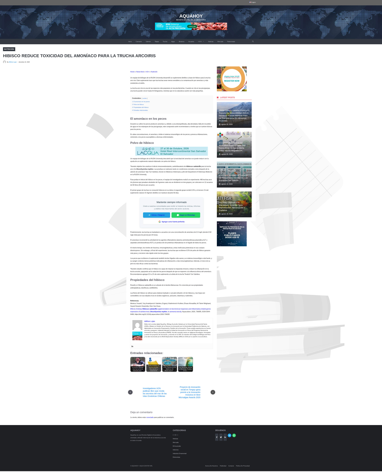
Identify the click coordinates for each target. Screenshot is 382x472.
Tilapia (157, 41)
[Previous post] (130, 392)
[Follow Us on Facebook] (216, 437)
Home (132, 72)
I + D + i (175, 435)
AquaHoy (191, 16)
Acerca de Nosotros (211, 466)
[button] (253, 41)
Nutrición (9, 49)
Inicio (130, 41)
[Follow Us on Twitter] (221, 437)
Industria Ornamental (179, 453)
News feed (140, 72)
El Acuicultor (177, 446)
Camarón (139, 41)
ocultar (145, 98)
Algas (173, 41)
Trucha (165, 41)
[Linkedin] (132, 346)
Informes (176, 450)
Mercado (220, 41)
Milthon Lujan (13, 62)
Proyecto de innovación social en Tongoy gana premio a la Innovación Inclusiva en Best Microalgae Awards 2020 (189, 392)
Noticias (210, 41)
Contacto (231, 466)
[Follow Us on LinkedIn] (225, 437)
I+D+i (200, 41)
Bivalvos (181, 41)
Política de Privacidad (243, 466)
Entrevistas (176, 457)
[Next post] (213, 392)
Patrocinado (231, 41)
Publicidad (223, 466)
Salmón (148, 41)
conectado (150, 417)
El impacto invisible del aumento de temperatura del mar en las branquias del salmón (233, 178)
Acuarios (191, 41)
